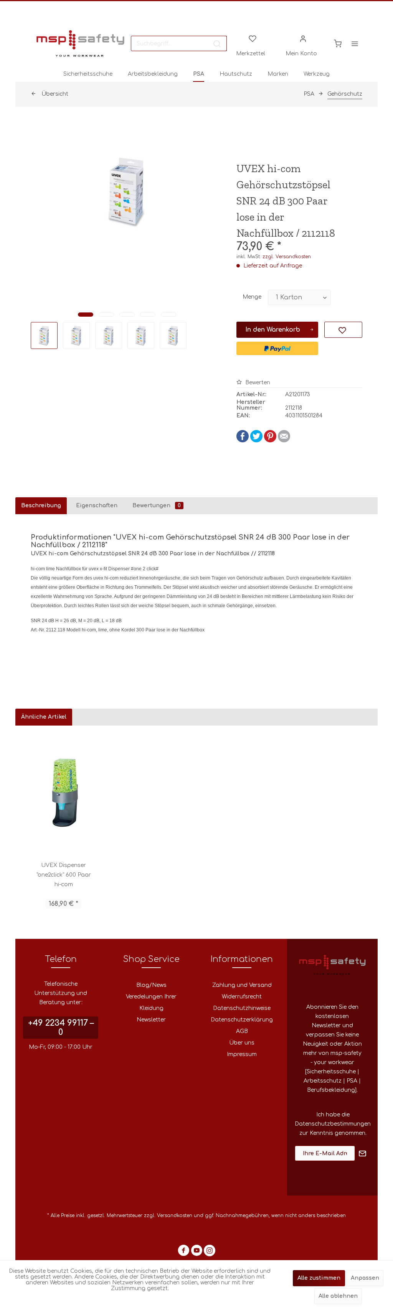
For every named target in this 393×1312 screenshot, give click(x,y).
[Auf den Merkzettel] (343, 330)
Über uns (241, 1043)
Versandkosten (174, 1215)
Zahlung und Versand (242, 985)
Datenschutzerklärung (242, 1020)
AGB (242, 1031)
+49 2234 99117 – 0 (61, 1027)
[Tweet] (256, 440)
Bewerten (257, 382)
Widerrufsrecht (242, 997)
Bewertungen (156, 505)
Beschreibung (41, 505)
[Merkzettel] (252, 38)
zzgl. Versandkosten (287, 256)
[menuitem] (179, 43)
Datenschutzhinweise (242, 1008)
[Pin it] (270, 440)
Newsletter (151, 1020)
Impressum (242, 1054)
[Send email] (284, 440)
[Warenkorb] (337, 43)
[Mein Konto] (303, 38)
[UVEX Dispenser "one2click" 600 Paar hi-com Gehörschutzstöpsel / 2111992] (63, 793)
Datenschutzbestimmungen (333, 1124)
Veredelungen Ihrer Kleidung (151, 1002)
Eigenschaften (96, 505)
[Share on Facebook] (242, 440)
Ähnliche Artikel (43, 717)
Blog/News (151, 985)
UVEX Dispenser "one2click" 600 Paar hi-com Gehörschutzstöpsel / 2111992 (64, 875)
